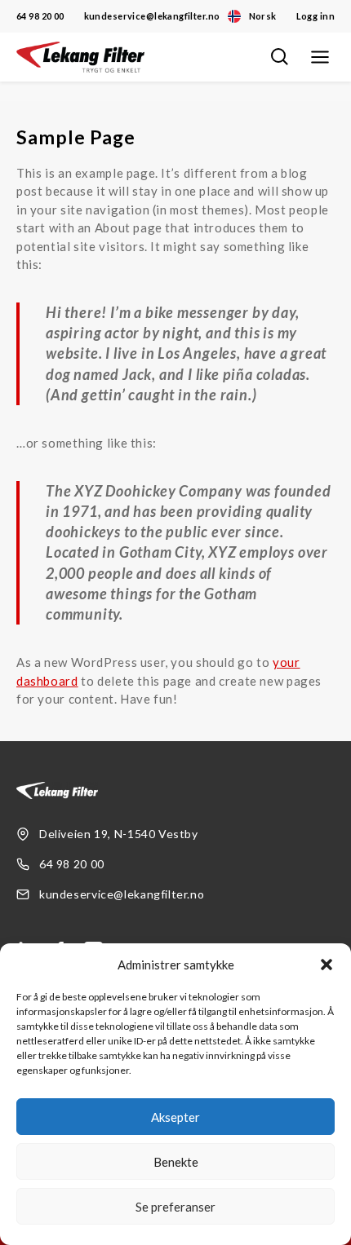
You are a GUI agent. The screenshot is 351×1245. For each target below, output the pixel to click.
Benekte (175, 1161)
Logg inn (315, 16)
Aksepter (175, 1117)
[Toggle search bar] (279, 57)
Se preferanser (175, 1206)
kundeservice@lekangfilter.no (152, 16)
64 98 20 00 (40, 16)
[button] (326, 964)
